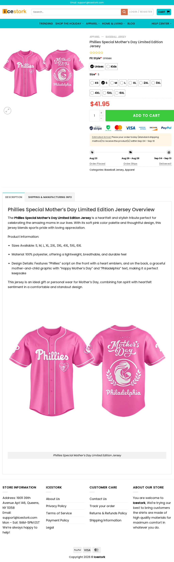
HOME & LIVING (112, 23)
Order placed (97, 163)
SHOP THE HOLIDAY (68, 23)
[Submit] (124, 12)
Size (93, 74)
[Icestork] (14, 12)
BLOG (131, 23)
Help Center (160, 23)
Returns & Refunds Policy (108, 513)
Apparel (95, 37)
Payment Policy (57, 520)
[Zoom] (7, 110)
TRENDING (46, 23)
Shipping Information (105, 520)
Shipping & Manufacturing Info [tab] (50, 197)
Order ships (130, 163)
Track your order (102, 506)
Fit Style (96, 58)
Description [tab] (13, 197)
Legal (50, 527)
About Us (53, 499)
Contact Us (98, 499)
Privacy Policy (56, 506)
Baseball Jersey (116, 37)
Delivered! (165, 163)
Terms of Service (59, 513)
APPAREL (91, 23)
